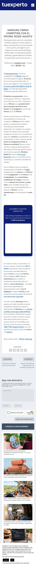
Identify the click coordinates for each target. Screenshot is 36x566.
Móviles (18, 65)
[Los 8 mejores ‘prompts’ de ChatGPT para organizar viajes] (18, 537)
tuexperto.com (19, 63)
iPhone (21, 339)
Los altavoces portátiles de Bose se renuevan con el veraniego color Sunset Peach (18, 476)
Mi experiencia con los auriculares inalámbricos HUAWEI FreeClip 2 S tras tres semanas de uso (17, 452)
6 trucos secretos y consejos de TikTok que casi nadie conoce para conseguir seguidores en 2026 (18, 523)
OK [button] (12, 560)
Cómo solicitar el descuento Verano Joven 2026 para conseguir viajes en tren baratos (17, 499)
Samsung (28, 339)
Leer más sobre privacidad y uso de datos (16, 563)
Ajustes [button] (6, 560)
